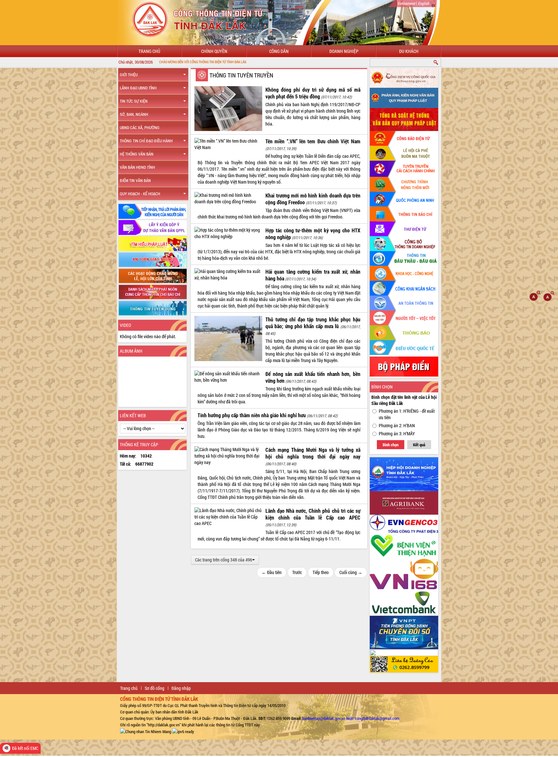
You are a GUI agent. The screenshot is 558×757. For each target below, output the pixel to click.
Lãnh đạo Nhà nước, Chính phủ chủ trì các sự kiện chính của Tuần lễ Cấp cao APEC (312, 514)
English (423, 3)
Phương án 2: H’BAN (397, 425)
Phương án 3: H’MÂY (397, 433)
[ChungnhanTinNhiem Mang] (145, 731)
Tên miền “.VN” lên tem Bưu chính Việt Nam (312, 141)
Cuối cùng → (350, 572)
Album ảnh (131, 351)
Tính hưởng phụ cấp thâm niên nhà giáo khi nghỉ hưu (252, 415)
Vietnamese (406, 3)
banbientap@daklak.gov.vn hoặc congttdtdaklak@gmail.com (350, 718)
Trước (297, 572)
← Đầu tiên (272, 572)
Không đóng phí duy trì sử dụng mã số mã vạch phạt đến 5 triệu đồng (312, 93)
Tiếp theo (321, 572)
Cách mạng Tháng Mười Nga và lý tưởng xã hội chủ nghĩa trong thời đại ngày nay (312, 453)
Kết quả (419, 445)
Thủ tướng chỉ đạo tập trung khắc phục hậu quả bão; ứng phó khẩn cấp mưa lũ (312, 322)
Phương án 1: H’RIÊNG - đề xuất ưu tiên (407, 414)
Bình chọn (390, 445)
